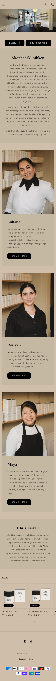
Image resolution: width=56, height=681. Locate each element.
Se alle (5, 577)
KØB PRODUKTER (38, 43)
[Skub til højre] (34, 622)
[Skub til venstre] (22, 622)
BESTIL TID (14, 43)
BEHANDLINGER (19, 256)
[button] (3, 4)
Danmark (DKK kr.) (26, 659)
